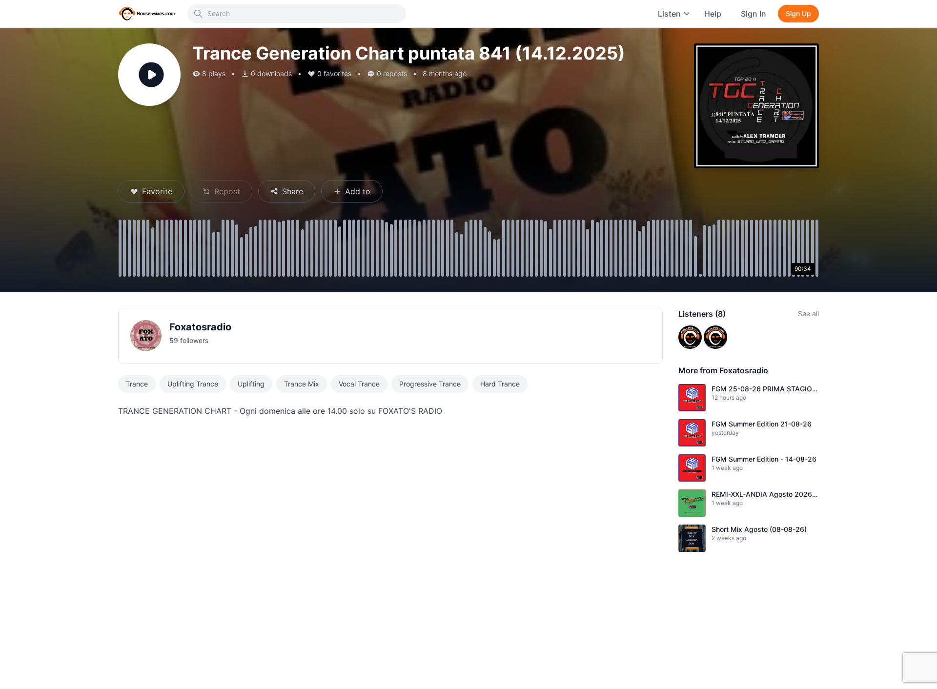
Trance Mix (301, 384)
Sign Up (798, 13)
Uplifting (251, 384)
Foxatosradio (200, 327)
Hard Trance (500, 384)
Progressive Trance (430, 384)
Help (712, 14)
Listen (669, 14)
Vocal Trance (359, 384)
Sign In (753, 14)
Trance (137, 384)
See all (808, 313)
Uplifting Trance (192, 384)
